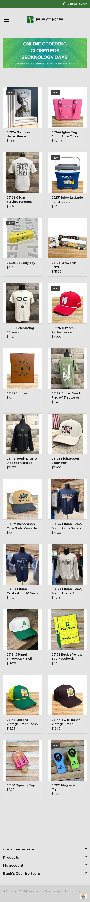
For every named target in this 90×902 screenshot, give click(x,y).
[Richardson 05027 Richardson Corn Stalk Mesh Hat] (22, 499)
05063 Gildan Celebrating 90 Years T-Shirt (22, 591)
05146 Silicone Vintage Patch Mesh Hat (22, 722)
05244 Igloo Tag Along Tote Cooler (65, 134)
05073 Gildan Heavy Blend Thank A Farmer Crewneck (66, 591)
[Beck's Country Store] (51, 19)
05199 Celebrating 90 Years (20, 330)
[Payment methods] (82, 896)
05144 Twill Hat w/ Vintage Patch (65, 722)
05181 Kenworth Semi (63, 265)
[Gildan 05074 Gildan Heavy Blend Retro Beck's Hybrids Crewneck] (67, 499)
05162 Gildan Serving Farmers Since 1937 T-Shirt (20, 200)
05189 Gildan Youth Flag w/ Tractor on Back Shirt (66, 395)
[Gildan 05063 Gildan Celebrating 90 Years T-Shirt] (22, 564)
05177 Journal (17, 393)
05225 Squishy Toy (20, 263)
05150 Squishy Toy (20, 785)
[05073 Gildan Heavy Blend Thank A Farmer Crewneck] (67, 564)
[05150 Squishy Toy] (22, 760)
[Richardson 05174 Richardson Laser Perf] (67, 433)
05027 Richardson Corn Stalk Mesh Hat (22, 526)
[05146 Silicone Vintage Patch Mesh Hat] (22, 695)
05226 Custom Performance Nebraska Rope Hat (66, 330)
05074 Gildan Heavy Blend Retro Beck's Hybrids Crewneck (66, 526)
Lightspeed (75, 891)
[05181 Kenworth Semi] (67, 238)
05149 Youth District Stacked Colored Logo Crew (21, 461)
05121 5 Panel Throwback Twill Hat (19, 657)
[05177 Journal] (22, 368)
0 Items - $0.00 (77, 3)
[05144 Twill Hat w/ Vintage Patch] (67, 695)
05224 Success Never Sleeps (18, 134)
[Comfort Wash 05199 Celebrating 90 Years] (22, 303)
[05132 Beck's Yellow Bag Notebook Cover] (67, 629)
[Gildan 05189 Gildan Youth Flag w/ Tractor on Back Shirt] (67, 368)
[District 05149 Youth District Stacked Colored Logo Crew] (22, 433)
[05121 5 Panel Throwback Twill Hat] (22, 629)
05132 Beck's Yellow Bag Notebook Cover (66, 657)
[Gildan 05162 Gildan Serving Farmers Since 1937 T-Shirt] (22, 172)
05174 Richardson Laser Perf (65, 461)
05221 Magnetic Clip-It (63, 787)
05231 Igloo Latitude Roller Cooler (67, 200)
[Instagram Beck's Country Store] (56, 830)
